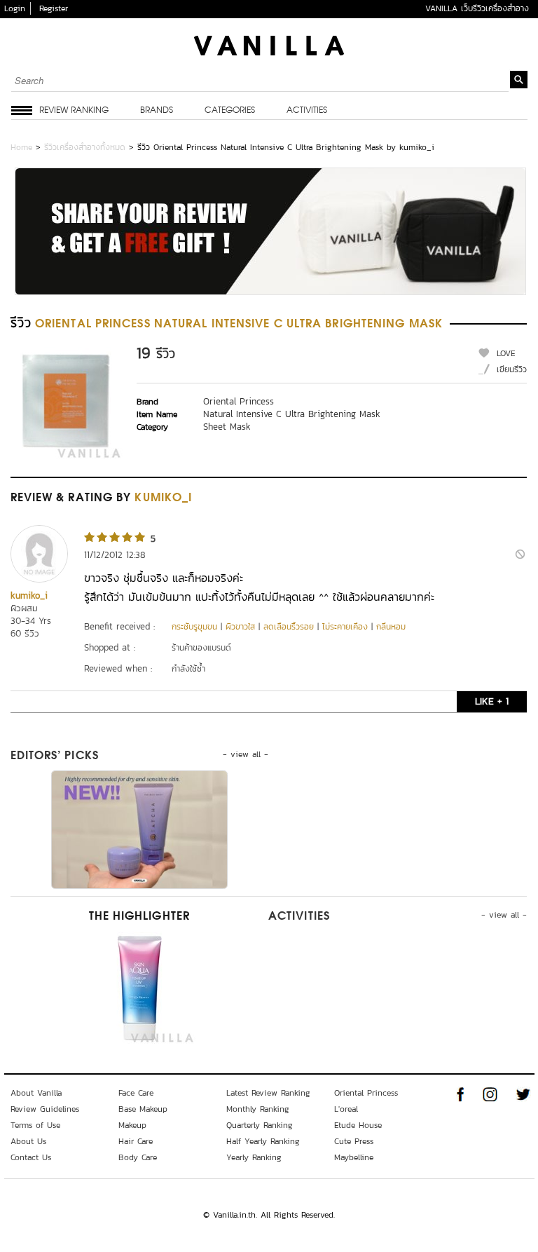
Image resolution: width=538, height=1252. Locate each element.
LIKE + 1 (492, 701)
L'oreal (346, 1109)
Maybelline (353, 1157)
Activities (307, 111)
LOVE (506, 353)
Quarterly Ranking (259, 1125)
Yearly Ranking (254, 1157)
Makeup (132, 1125)
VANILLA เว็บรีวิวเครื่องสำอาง (477, 8)
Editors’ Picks (55, 756)
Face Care (135, 1093)
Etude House (358, 1125)
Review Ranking (74, 111)
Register (53, 8)
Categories (230, 111)
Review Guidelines (45, 1109)
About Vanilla (36, 1093)
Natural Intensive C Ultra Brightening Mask (291, 414)
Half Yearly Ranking (263, 1141)
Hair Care (135, 1141)
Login (14, 8)
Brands (156, 111)
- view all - (245, 754)
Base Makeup (142, 1109)
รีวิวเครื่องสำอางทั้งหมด (84, 147)
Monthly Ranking (257, 1109)
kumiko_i (29, 595)
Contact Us (31, 1157)
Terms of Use (35, 1125)
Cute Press (353, 1141)
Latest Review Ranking (268, 1093)
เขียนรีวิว (512, 369)
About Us (28, 1141)
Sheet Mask (227, 426)
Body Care (137, 1157)
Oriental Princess (238, 401)
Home (21, 147)
